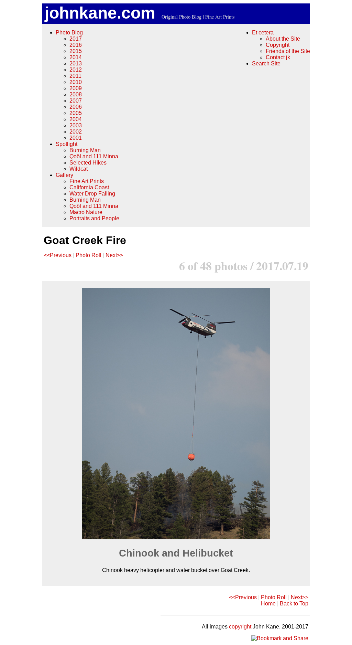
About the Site (283, 39)
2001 (75, 138)
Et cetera (263, 32)
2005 (75, 113)
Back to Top (294, 603)
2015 (75, 51)
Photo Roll (88, 255)
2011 (75, 76)
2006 (75, 107)
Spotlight (66, 144)
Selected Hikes (88, 163)
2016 (75, 45)
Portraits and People (94, 218)
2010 (75, 82)
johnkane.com (100, 13)
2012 (75, 70)
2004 (75, 119)
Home (268, 603)
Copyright (277, 45)
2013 (75, 63)
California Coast (89, 187)
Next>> (114, 255)
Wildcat (78, 169)
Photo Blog (69, 32)
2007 (75, 101)
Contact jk (278, 57)
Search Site (266, 63)
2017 (75, 39)
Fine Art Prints (86, 181)
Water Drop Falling (92, 194)
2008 (75, 94)
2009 (75, 88)
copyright (240, 627)
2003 (75, 125)
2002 (75, 132)
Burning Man (85, 150)
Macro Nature (85, 212)
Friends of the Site (288, 51)
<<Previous (58, 255)
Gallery (64, 175)
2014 (75, 57)
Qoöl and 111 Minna (93, 156)
